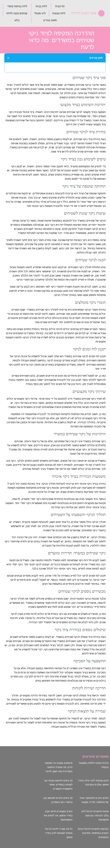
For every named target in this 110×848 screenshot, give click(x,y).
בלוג (17, 20)
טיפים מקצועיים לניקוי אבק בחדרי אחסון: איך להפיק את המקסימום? (58, 815)
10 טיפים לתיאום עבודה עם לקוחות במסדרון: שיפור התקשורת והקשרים (58, 784)
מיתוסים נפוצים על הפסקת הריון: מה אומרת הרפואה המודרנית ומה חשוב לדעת (58, 767)
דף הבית (59, 6)
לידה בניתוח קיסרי (17, 6)
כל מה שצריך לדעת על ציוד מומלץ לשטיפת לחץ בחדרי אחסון (58, 833)
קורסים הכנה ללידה (16, 13)
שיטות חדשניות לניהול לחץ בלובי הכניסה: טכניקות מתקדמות (95, 815)
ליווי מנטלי (40, 13)
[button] (8, 58)
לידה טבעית (58, 13)
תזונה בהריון (50, 20)
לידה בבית (41, 6)
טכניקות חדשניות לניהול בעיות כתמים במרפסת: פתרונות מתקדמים (93, 833)
